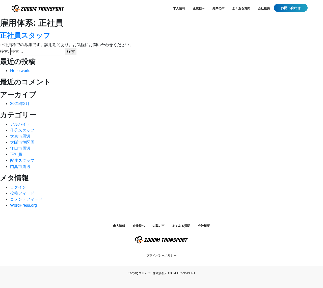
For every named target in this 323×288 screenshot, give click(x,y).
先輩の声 (218, 8)
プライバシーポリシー (161, 255)
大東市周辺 (20, 136)
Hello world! (21, 70)
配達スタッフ (22, 160)
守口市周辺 (20, 148)
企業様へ (199, 8)
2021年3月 (20, 103)
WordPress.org (23, 205)
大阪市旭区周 (22, 142)
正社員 (16, 154)
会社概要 (264, 8)
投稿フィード (22, 193)
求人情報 (179, 8)
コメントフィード (26, 199)
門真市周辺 (20, 166)
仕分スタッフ (22, 130)
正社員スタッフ (25, 35)
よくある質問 (241, 8)
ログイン (18, 187)
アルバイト (20, 124)
